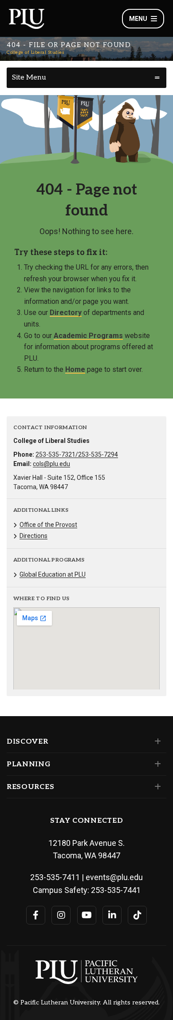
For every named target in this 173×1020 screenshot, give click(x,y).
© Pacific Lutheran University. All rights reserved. (86, 1003)
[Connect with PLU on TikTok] (137, 915)
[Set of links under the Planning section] (155, 764)
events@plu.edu (114, 877)
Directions (33, 535)
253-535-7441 (116, 890)
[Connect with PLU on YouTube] (86, 915)
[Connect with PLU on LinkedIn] (112, 915)
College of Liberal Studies (35, 52)
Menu (138, 18)
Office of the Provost (48, 524)
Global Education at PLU (53, 574)
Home (75, 369)
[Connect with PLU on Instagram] (61, 915)
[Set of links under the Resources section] (155, 787)
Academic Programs (88, 335)
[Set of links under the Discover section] (155, 741)
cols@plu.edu (51, 463)
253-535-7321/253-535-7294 (76, 454)
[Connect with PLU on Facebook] (35, 915)
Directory (66, 312)
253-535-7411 (55, 877)
